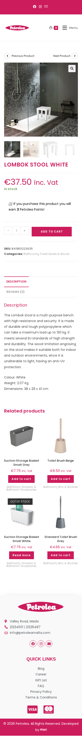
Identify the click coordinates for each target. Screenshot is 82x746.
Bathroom (30, 254)
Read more (22, 555)
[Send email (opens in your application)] (46, 7)
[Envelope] (49, 643)
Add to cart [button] (21, 479)
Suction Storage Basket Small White (21, 539)
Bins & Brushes (68, 487)
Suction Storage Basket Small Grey (21, 463)
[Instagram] (41, 643)
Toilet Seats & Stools (54, 254)
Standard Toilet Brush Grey (60, 539)
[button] (72, 68)
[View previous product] (7, 56)
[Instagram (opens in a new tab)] (40, 7)
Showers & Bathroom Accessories (21, 488)
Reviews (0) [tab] (15, 292)
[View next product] (75, 56)
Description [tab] (16, 281)
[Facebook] (33, 643)
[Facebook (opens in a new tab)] (35, 7)
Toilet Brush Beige (60, 461)
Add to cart (52, 231)
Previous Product (23, 56)
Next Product (61, 56)
